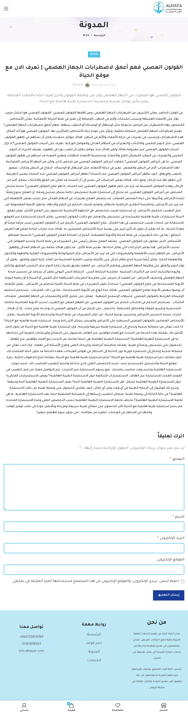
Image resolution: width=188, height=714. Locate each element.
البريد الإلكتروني (171, 538)
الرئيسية (99, 35)
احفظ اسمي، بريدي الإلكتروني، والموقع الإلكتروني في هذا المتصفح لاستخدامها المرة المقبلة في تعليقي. (95, 581)
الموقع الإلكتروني (170, 560)
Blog (86, 35)
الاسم (178, 517)
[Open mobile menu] (6, 8)
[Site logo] (168, 9)
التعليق (177, 459)
